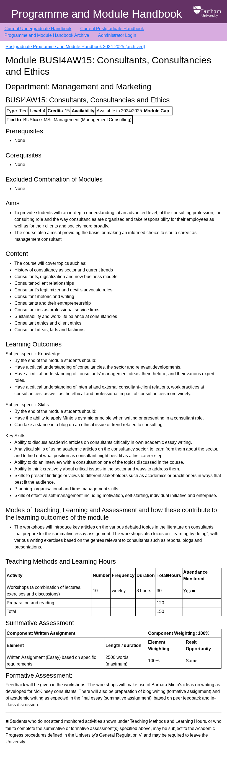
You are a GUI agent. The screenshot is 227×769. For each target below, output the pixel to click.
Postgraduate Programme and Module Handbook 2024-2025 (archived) (75, 46)
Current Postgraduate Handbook (112, 28)
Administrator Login (117, 35)
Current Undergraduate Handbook (37, 28)
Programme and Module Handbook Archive (46, 35)
